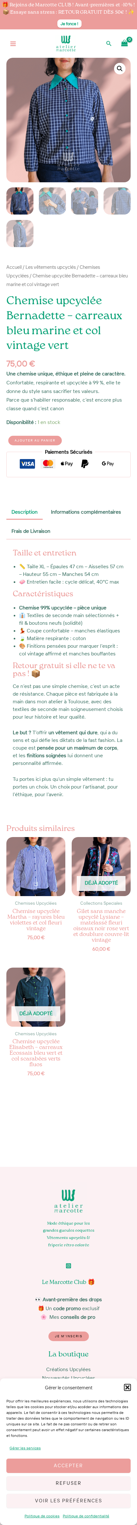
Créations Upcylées (68, 1369)
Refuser (69, 1483)
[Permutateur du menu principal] (13, 43)
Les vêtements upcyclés (50, 267)
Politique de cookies (42, 1516)
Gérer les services (25, 1448)
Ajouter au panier (35, 440)
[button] (127, 1387)
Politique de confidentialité (86, 1516)
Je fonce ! (69, 23)
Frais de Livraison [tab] (30, 531)
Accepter (68, 1465)
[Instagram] (68, 1266)
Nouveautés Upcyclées (68, 1378)
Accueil (14, 267)
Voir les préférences (68, 1501)
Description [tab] (24, 512)
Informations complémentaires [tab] (86, 512)
